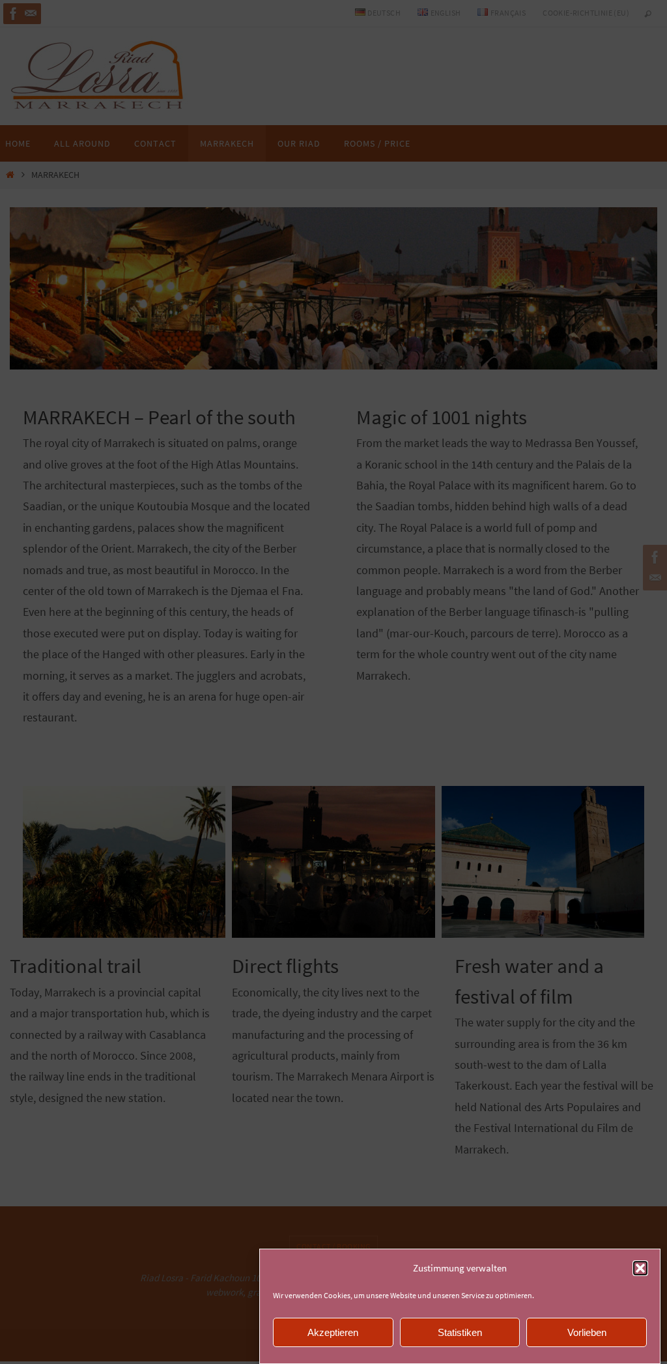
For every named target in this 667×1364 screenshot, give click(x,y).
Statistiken (460, 1332)
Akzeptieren (332, 1332)
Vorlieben (586, 1332)
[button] (640, 1268)
